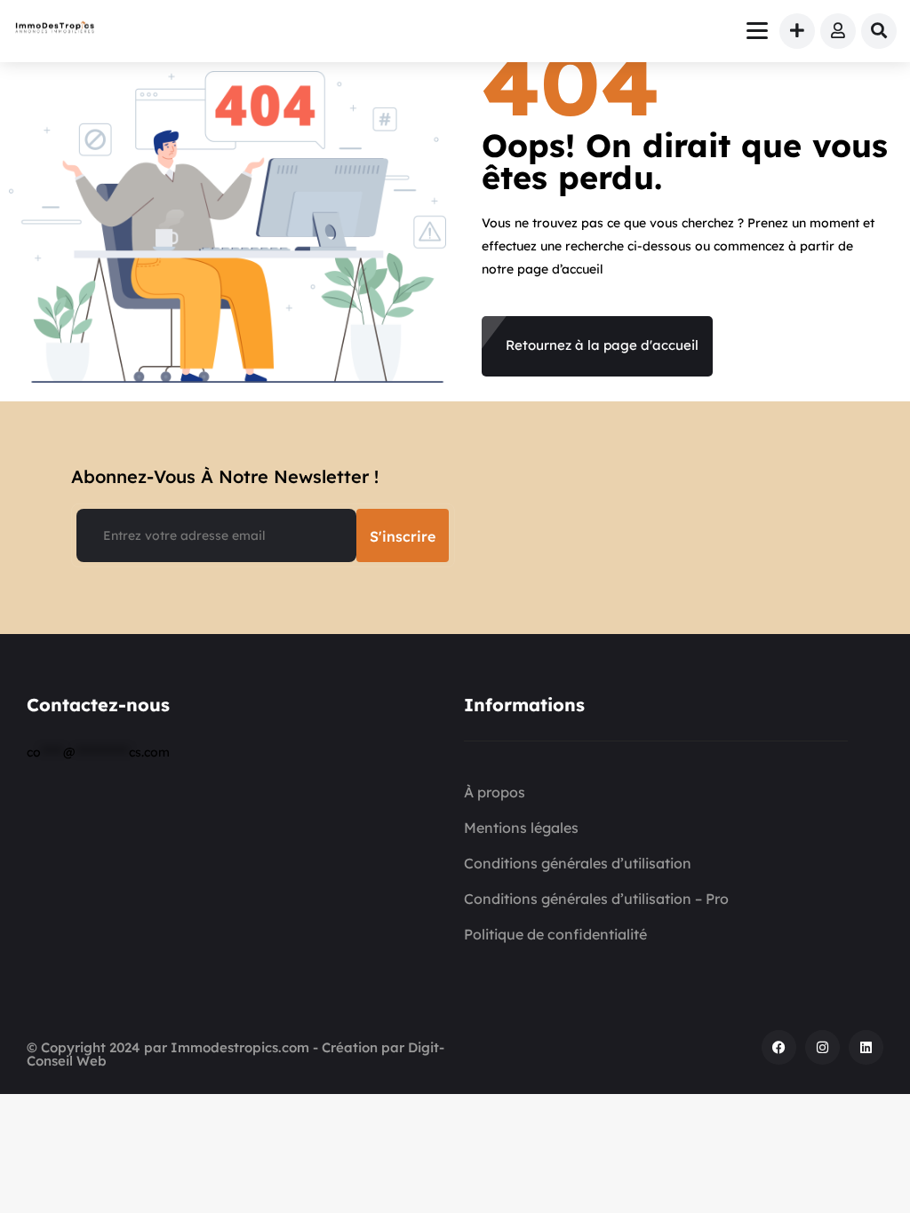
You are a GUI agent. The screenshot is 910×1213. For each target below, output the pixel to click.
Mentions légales (521, 827)
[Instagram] (822, 1047)
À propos (494, 792)
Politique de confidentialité (555, 934)
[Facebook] (779, 1047)
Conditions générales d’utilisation (577, 863)
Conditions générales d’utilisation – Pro (596, 899)
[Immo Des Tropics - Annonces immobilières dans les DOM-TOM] (55, 29)
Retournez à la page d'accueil (602, 345)
